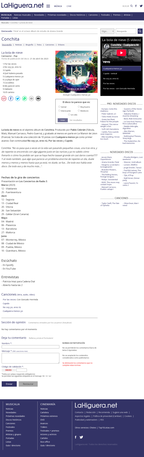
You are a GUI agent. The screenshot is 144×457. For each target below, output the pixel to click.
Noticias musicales (22, 14)
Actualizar (67, 322)
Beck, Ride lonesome (133, 118)
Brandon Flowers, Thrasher (108, 170)
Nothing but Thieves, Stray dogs (132, 137)
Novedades (39, 14)
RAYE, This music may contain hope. (109, 183)
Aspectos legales (82, 416)
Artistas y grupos (13, 434)
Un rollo (74, 115)
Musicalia (5, 22)
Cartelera (44, 412)
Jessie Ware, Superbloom (106, 158)
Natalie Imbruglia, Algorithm (130, 127)
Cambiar (117, 416)
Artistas (127, 14)
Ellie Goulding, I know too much (110, 138)
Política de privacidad (102, 416)
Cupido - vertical (110, 73)
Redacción (91, 412)
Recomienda (104, 412)
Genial (63, 107)
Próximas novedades (57, 14)
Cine (69, 6)
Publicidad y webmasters (86, 419)
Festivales (105, 14)
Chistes (93, 427)
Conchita (14, 22)
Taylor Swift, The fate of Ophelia (109, 204)
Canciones (93, 14)
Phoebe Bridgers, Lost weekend (133, 158)
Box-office (45, 441)
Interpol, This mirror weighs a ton (109, 125)
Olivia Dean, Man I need (131, 204)
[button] (48, 6)
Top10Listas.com (106, 427)
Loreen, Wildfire (130, 164)
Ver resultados (76, 120)
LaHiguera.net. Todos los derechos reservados (96, 444)
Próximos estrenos (49, 416)
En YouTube (9, 268)
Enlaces (61, 44)
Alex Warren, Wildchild (129, 132)
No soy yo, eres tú (37, 140)
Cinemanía (47, 404)
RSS (102, 419)
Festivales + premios (49, 430)
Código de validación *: (12, 366)
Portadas (5, 17)
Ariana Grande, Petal (110, 162)
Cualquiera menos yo (67, 137)
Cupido (69, 140)
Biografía (29, 44)
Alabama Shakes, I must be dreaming (131, 114)
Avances (44, 423)
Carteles (44, 438)
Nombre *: (7, 343)
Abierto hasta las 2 (12, 285)
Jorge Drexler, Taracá (132, 167)
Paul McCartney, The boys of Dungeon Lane (132, 171)
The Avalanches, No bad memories (131, 142)
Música (58, 6)
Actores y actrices (48, 434)
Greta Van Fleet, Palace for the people (109, 120)
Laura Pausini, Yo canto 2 (130, 184)
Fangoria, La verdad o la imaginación (109, 165)
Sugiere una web (120, 412)
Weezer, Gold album (132, 162)
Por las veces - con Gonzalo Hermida (119, 88)
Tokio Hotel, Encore (110, 116)
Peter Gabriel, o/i (109, 113)
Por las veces (56, 140)
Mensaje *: (15, 351)
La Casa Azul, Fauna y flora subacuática (132, 122)
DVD (42, 419)
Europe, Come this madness (108, 110)
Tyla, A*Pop (128, 175)
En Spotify (8, 265)
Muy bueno (85, 107)
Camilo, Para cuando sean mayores (109, 133)
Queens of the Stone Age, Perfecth (132, 110)
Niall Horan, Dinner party (131, 179)
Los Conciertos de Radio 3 (33, 181)
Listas (15, 17)
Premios (117, 14)
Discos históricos (77, 14)
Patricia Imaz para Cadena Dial (19, 281)
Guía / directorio (13, 445)
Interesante (66, 111)
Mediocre (84, 111)
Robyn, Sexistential (110, 179)
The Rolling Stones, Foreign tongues (109, 175)
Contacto (79, 412)
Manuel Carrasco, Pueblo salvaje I (108, 188)
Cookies (128, 416)
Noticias (18, 44)
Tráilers (43, 427)
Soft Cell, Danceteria (110, 129)
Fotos (39, 44)
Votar (62, 120)
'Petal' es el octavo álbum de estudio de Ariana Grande (38, 31)
